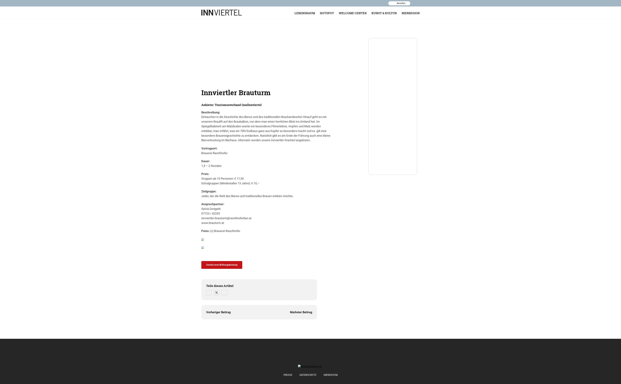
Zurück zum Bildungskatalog (221, 264)
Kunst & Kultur (384, 13)
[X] (216, 292)
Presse (287, 374)
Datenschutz (308, 374)
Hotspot (327, 13)
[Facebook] (209, 292)
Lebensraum (304, 13)
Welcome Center (353, 13)
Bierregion (411, 13)
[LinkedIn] (224, 292)
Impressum (331, 374)
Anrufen (401, 3)
